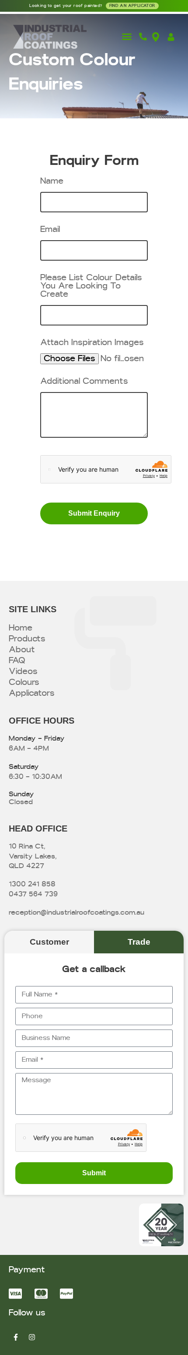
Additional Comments (84, 381)
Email (50, 229)
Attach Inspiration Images (92, 343)
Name (51, 181)
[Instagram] (32, 1337)
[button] (127, 36)
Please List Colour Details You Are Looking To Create (91, 286)
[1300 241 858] (145, 36)
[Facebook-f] (16, 1337)
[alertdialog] (94, 6)
